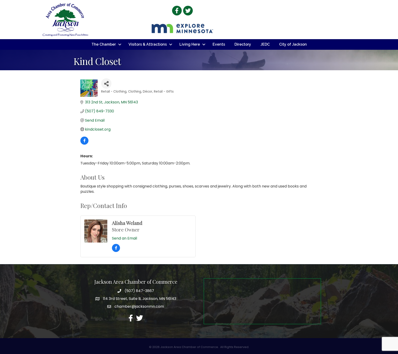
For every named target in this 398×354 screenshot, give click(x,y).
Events (219, 44)
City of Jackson (293, 44)
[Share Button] (106, 83)
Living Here (189, 44)
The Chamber (103, 44)
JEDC (265, 44)
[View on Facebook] (84, 143)
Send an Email (124, 238)
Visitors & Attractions (148, 44)
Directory (242, 44)
